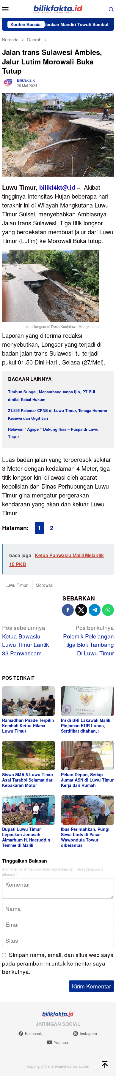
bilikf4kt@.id (57, 187)
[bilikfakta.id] (57, 8)
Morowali (44, 585)
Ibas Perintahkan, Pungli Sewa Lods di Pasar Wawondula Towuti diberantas (86, 837)
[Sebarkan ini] (68, 610)
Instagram (88, 1033)
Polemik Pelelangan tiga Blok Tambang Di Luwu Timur (88, 640)
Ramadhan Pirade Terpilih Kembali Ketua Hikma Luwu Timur (28, 725)
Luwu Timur (16, 585)
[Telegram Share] (95, 610)
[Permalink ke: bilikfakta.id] (8, 82)
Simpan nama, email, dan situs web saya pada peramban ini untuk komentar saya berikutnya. (58, 962)
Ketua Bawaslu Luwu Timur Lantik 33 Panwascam (25, 640)
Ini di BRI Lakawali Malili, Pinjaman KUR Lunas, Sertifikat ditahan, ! (86, 725)
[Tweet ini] (81, 610)
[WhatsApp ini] (108, 610)
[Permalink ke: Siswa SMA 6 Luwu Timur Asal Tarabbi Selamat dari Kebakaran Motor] (28, 756)
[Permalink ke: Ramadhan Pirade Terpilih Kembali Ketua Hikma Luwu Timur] (28, 701)
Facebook (33, 1033)
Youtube (61, 1042)
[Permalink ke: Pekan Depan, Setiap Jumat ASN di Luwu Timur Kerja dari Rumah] (87, 756)
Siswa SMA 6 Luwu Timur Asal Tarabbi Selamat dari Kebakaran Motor (28, 779)
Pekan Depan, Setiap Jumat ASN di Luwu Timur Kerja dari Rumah (87, 779)
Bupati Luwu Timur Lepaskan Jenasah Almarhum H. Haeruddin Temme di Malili (26, 837)
